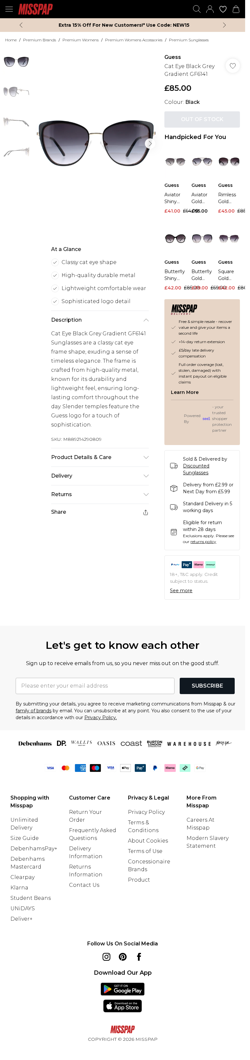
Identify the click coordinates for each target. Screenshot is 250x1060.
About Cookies (148, 841)
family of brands (33, 711)
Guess (172, 57)
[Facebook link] (139, 957)
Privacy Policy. (100, 717)
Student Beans (30, 898)
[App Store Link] (123, 997)
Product (139, 880)
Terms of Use (145, 851)
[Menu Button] (9, 9)
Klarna (19, 888)
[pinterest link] (123, 957)
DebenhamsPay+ (33, 848)
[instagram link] (106, 957)
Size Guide (24, 838)
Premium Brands (39, 39)
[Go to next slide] (150, 143)
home (11, 39)
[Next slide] (224, 25)
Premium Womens (80, 39)
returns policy (203, 541)
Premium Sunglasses (189, 39)
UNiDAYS (22, 908)
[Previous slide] (21, 25)
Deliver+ (21, 919)
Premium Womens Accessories (133, 39)
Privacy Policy (146, 812)
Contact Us (84, 885)
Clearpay (22, 877)
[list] (96, 143)
